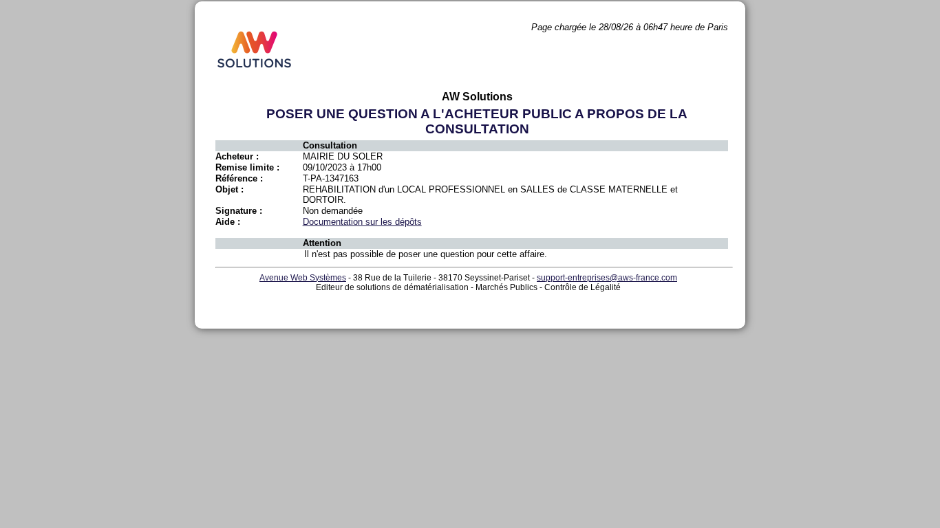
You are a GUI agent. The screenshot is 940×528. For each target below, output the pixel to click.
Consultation (330, 145)
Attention (322, 243)
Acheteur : (237, 156)
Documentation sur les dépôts (362, 222)
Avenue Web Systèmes (302, 278)
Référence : (239, 178)
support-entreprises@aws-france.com (607, 278)
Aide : (227, 222)
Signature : (238, 211)
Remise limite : (247, 167)
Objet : (229, 189)
